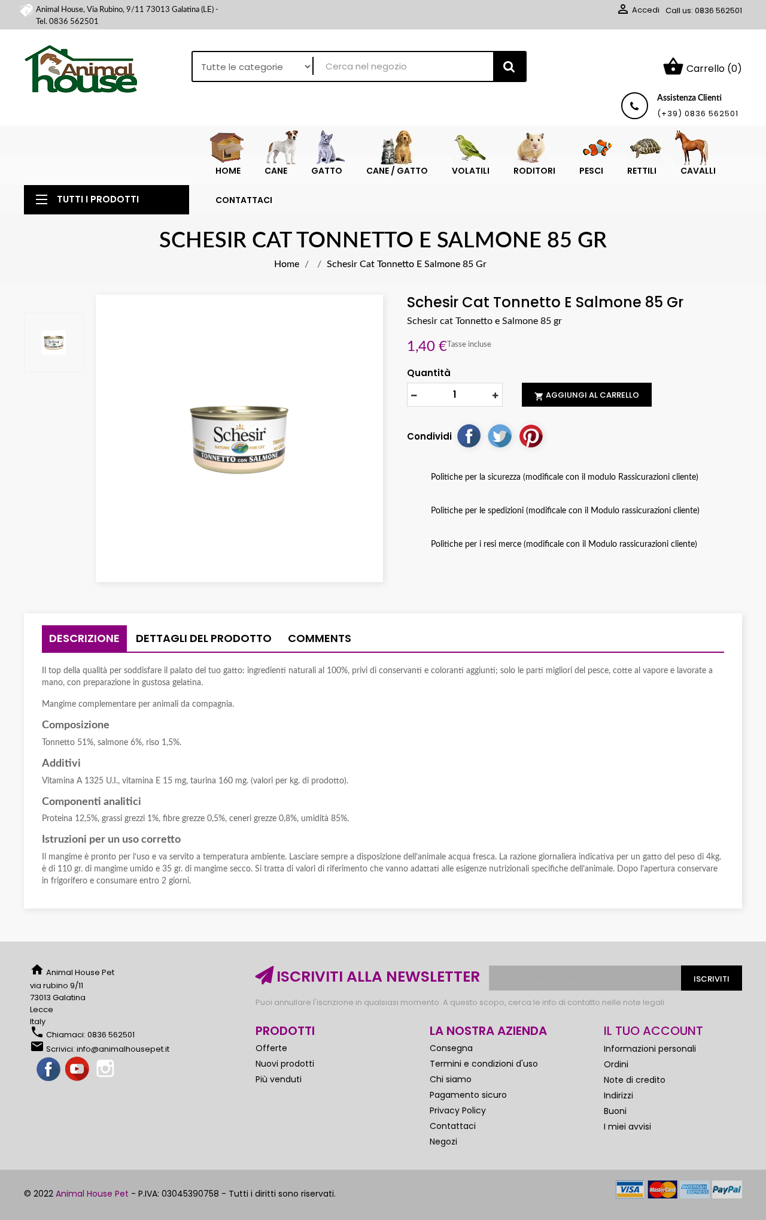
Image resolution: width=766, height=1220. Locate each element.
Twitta (500, 435)
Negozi (443, 1142)
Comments (319, 638)
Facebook (49, 1069)
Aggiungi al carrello (586, 395)
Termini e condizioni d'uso (484, 1064)
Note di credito (634, 1080)
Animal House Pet (92, 1194)
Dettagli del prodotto (204, 638)
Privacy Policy (458, 1110)
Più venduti (279, 1079)
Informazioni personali (650, 1049)
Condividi (469, 435)
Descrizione (84, 638)
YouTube (78, 1069)
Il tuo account (653, 1030)
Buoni (615, 1111)
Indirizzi (618, 1095)
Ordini (616, 1064)
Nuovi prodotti (285, 1064)
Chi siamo (451, 1079)
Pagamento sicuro (468, 1095)
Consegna (451, 1048)
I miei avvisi (627, 1127)
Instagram (106, 1069)
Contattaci (453, 1126)
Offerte (271, 1048)
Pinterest (531, 435)
